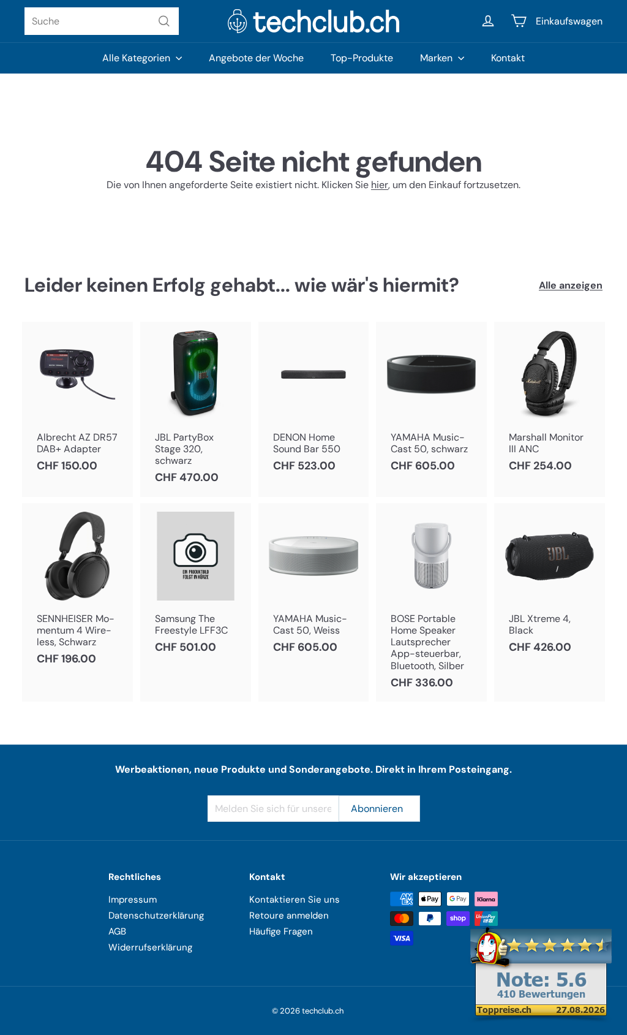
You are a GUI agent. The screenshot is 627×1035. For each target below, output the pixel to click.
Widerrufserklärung (150, 947)
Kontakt (508, 57)
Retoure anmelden (289, 915)
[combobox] (101, 21)
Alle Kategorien (137, 57)
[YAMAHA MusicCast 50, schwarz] (431, 403)
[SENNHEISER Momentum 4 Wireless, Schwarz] (77, 590)
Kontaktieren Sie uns (294, 899)
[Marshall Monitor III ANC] (550, 403)
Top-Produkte (362, 57)
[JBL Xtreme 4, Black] (550, 585)
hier (379, 184)
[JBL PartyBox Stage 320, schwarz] (196, 409)
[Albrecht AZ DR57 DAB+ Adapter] (77, 403)
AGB (117, 931)
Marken (437, 57)
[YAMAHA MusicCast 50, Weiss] (314, 585)
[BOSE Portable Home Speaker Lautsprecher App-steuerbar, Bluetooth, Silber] (431, 602)
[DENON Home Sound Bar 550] (314, 403)
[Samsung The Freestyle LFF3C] (196, 585)
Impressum (132, 899)
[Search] (164, 21)
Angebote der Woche (256, 57)
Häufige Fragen (281, 931)
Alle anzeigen (571, 285)
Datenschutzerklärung (156, 915)
